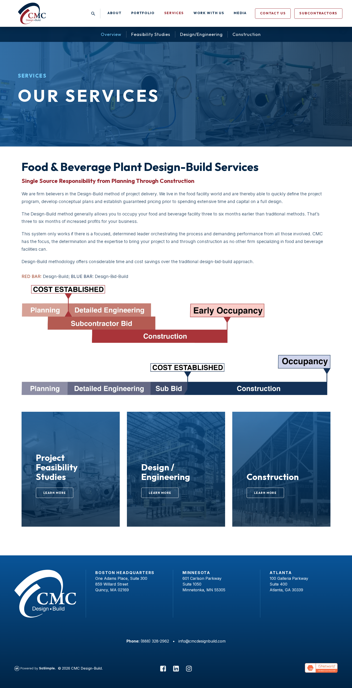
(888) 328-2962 (155, 641)
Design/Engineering (201, 34)
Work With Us (208, 13)
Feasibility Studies (150, 34)
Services (174, 13)
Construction (247, 34)
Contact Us (273, 13)
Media (240, 13)
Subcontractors (318, 13)
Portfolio (143, 13)
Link (26, 414)
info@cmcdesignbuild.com (202, 641)
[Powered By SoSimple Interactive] (35, 668)
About (114, 13)
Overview (111, 34)
